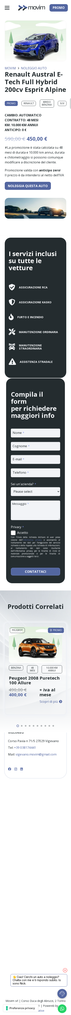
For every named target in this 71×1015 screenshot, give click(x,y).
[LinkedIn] (21, 769)
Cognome (21, 446)
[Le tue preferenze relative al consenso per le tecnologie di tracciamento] (20, 1008)
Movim (10, 68)
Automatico (30, 115)
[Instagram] (15, 769)
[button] (7, 8)
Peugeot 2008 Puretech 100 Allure (34, 680)
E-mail (18, 459)
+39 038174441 (25, 748)
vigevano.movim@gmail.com (36, 754)
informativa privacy (32, 540)
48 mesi (32, 120)
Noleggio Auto (34, 68)
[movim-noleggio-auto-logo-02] (31, 8)
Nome (18, 432)
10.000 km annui (24, 125)
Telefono (21, 472)
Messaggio (20, 503)
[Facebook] (9, 769)
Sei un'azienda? (23, 484)
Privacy (17, 527)
